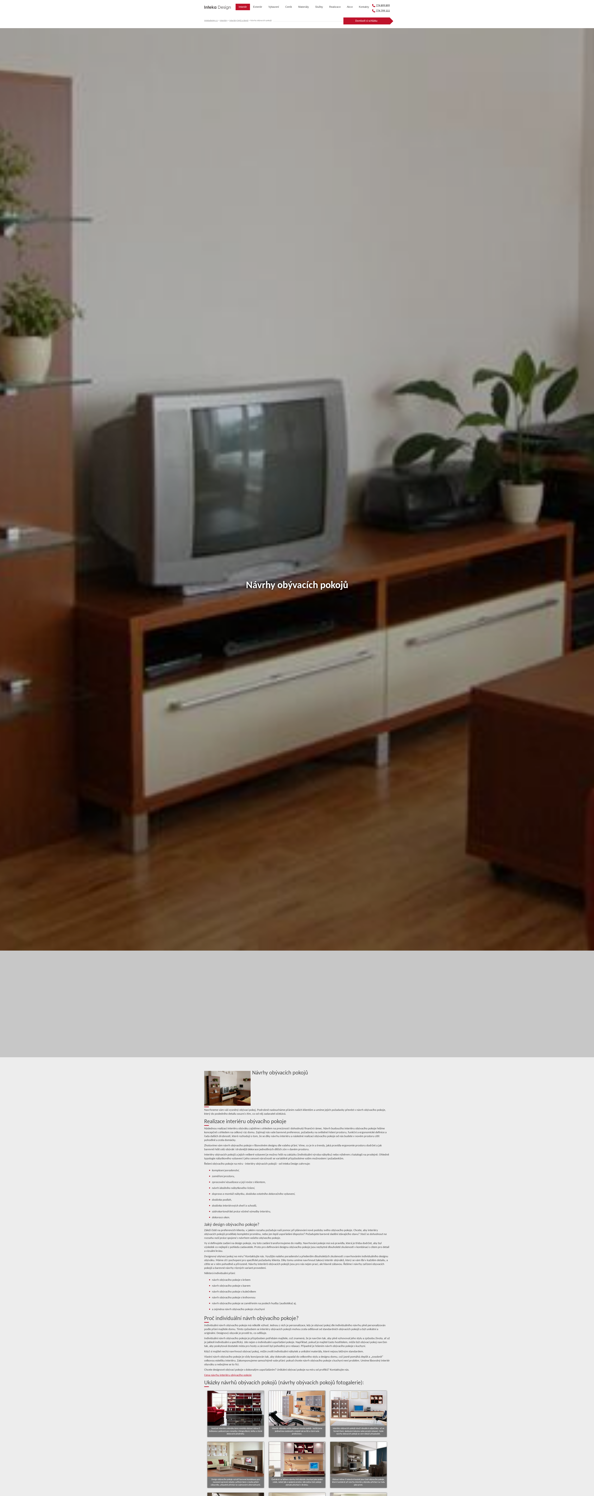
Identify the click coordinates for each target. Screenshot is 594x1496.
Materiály (303, 6)
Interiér (243, 6)
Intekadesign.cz (211, 20)
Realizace (335, 6)
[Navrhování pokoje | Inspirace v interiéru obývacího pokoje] (235, 1459)
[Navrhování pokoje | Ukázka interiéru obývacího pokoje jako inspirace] (358, 1459)
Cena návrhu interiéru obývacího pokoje (228, 1375)
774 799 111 (383, 10)
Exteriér (257, 6)
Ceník (288, 6)
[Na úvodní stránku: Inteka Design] (217, 8)
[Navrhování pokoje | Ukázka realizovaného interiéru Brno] (235, 1408)
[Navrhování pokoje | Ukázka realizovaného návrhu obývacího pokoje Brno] (297, 1408)
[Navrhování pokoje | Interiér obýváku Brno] (358, 1408)
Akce (350, 6)
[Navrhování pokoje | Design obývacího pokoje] (297, 1459)
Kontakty (364, 6)
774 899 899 (383, 5)
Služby (319, 6)
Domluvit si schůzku (366, 20)
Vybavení (273, 6)
